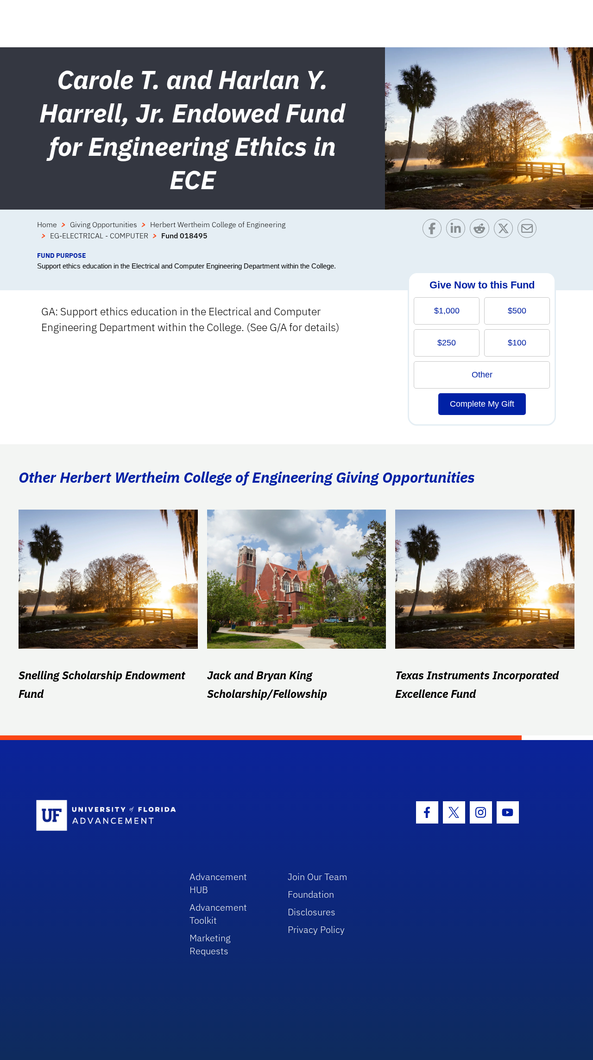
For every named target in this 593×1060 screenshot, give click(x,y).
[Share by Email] (529, 234)
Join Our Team (317, 876)
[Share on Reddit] (481, 234)
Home (47, 224)
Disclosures (311, 912)
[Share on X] (505, 234)
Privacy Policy (316, 929)
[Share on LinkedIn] (458, 234)
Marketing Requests (210, 944)
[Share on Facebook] (434, 234)
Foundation (311, 894)
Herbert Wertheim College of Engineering (217, 224)
